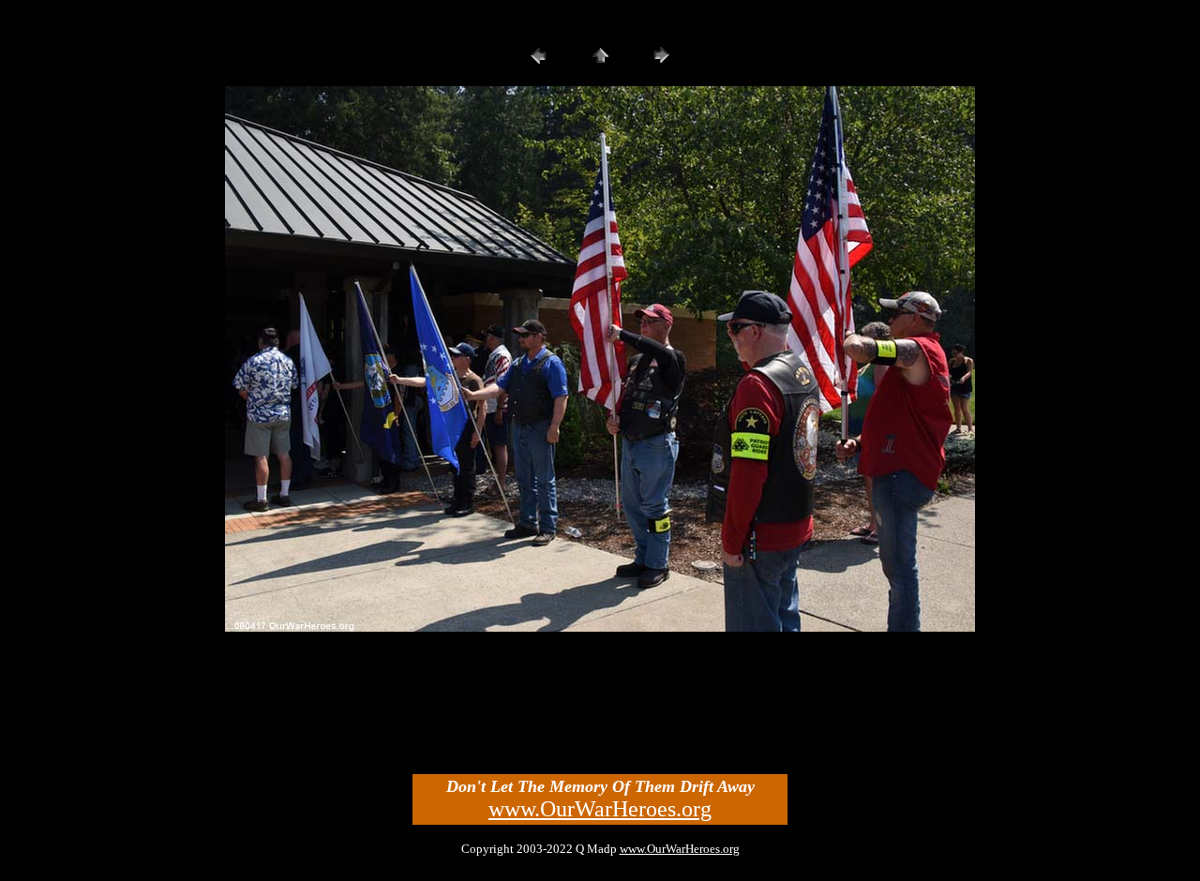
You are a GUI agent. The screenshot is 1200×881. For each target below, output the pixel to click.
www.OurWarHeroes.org (600, 809)
